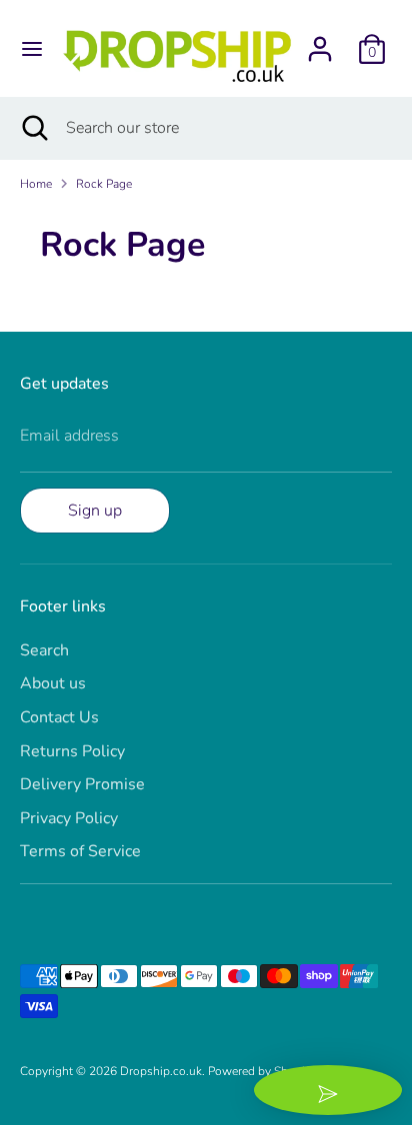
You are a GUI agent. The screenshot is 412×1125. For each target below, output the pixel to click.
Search (44, 650)
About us (53, 683)
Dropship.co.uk (161, 1071)
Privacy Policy (69, 818)
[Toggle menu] (32, 49)
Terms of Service (80, 851)
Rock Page (104, 184)
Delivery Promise (82, 784)
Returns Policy (72, 751)
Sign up (95, 511)
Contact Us (59, 717)
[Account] (320, 41)
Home (36, 184)
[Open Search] (33, 128)
